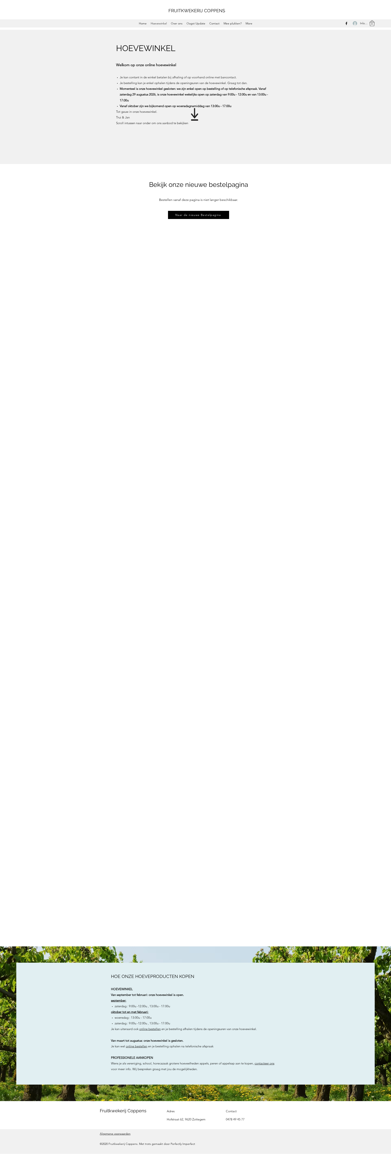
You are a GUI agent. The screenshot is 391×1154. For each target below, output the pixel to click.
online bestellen (150, 1029)
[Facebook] (346, 23)
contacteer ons (264, 1063)
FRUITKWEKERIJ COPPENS (196, 10)
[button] (372, 23)
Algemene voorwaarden (115, 1133)
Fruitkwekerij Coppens (123, 1110)
